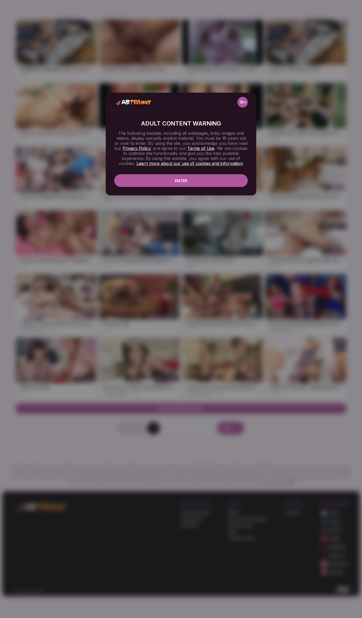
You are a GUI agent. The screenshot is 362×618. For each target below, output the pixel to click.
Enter (181, 180)
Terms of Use (200, 148)
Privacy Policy (136, 148)
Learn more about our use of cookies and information (189, 163)
